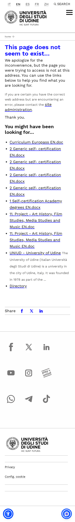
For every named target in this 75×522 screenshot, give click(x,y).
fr (37, 4)
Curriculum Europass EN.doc (36, 142)
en (18, 4)
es (28, 4)
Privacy (10, 467)
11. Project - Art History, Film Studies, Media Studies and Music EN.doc (36, 220)
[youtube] (11, 377)
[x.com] (29, 351)
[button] (8, 514)
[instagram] (29, 377)
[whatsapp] (11, 402)
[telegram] (29, 402)
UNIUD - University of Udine (35, 253)
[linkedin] (46, 351)
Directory (18, 286)
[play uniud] (46, 377)
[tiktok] (46, 402)
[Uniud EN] (25, 17)
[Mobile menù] (69, 12)
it (9, 4)
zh (46, 4)
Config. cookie (15, 476)
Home (8, 36)
